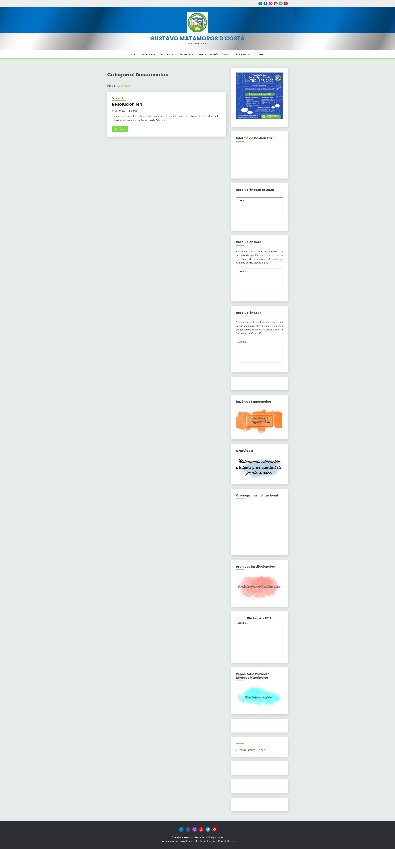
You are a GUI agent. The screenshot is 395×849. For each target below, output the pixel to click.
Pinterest (286, 3)
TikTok (260, 3)
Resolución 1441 (127, 104)
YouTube (276, 3)
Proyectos (185, 54)
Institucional (146, 54)
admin (134, 110)
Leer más (120, 129)
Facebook (265, 3)
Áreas (200, 54)
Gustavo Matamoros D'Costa (197, 38)
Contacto (227, 54)
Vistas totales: (247, 749)
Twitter (281, 3)
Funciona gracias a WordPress (177, 841)
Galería (214, 54)
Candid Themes (227, 841)
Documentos (166, 54)
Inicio (133, 54)
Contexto (259, 54)
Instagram (270, 3)
